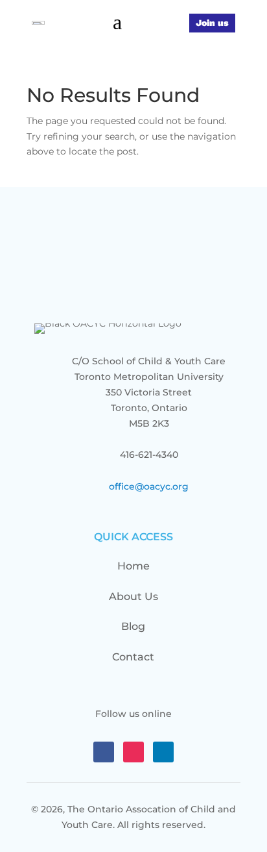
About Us (133, 596)
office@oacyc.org (149, 486)
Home (133, 566)
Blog (133, 626)
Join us (212, 23)
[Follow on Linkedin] (163, 752)
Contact (133, 657)
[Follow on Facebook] (103, 752)
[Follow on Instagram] (133, 752)
